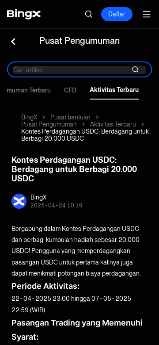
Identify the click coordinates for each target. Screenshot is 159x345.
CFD (70, 90)
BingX (29, 117)
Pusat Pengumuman (49, 124)
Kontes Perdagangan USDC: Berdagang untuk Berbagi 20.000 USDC (85, 135)
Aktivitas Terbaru (114, 89)
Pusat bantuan (70, 117)
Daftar (116, 14)
